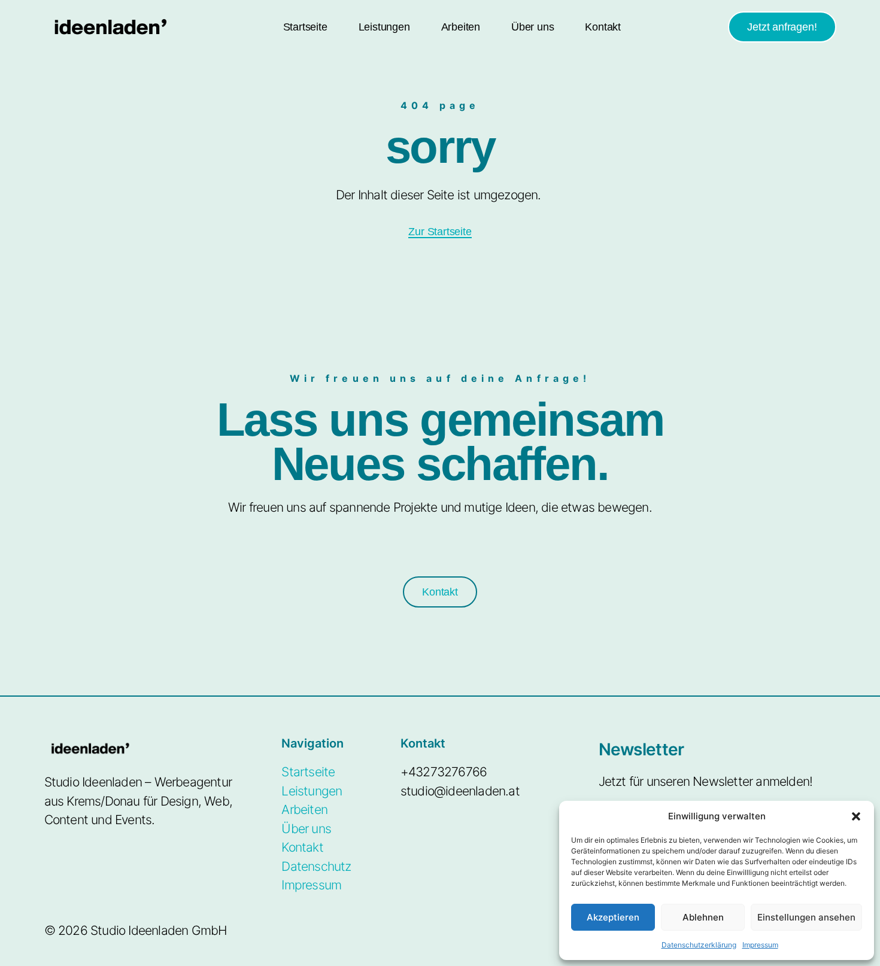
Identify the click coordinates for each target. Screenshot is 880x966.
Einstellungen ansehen (806, 917)
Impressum (760, 944)
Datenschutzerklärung (698, 944)
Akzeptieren (613, 917)
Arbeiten (460, 27)
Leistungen (384, 27)
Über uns (532, 27)
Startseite (305, 27)
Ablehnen (703, 917)
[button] (856, 816)
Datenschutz (316, 866)
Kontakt (603, 27)
